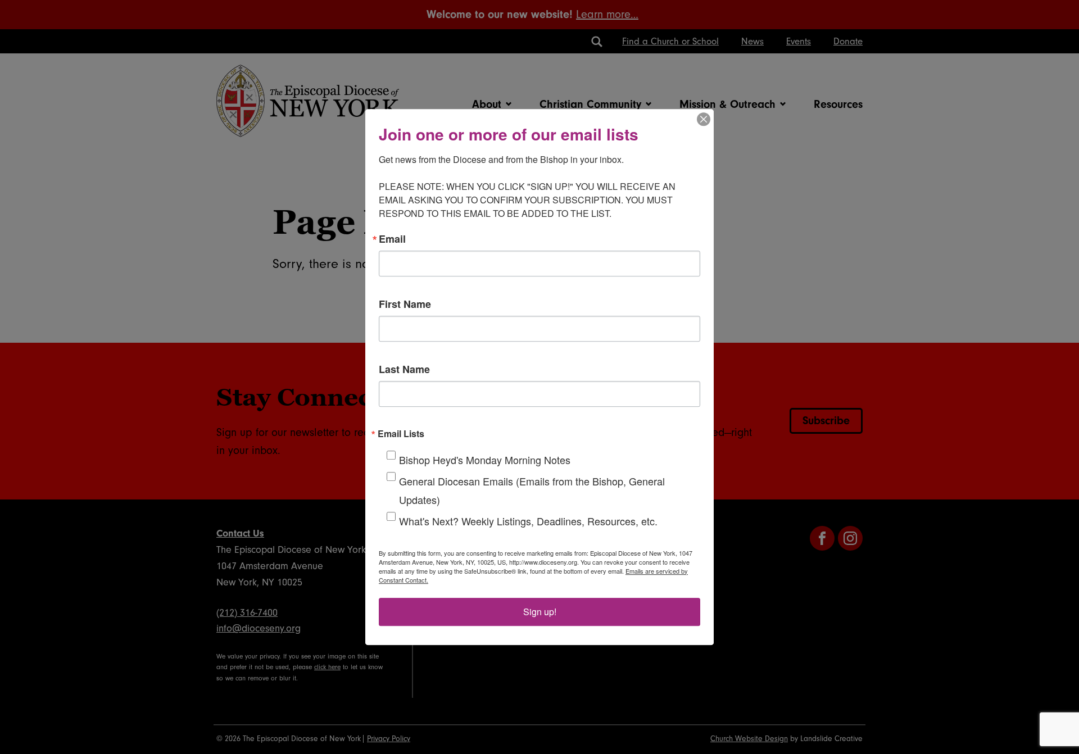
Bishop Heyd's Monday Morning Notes (484, 459)
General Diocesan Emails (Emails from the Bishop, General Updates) (532, 490)
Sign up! (539, 611)
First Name (405, 304)
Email (392, 239)
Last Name (404, 369)
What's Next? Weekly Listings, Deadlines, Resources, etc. (528, 521)
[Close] (703, 119)
